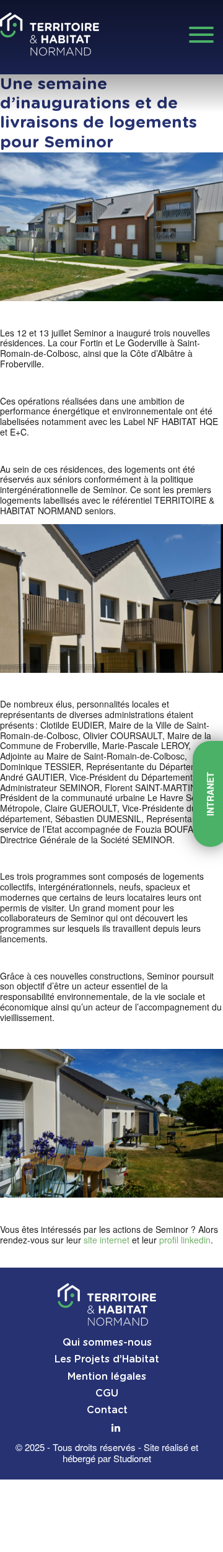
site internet (106, 1240)
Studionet (132, 1458)
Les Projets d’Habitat (107, 1359)
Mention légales (107, 1377)
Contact (107, 1410)
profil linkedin (185, 1240)
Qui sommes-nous (107, 1343)
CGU (106, 1393)
